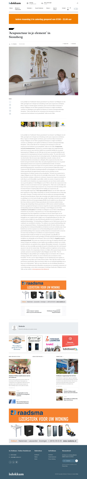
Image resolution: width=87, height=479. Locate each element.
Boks (77, 474)
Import (10, 28)
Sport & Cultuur (55, 9)
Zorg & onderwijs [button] (39, 8)
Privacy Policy (65, 465)
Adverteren (50, 454)
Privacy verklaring (51, 459)
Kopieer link (66, 43)
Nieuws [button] (48, 8)
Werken (36, 456)
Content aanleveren (52, 456)
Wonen (11, 8)
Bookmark (74, 43)
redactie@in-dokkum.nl (16, 457)
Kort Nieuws (37, 454)
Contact (64, 8)
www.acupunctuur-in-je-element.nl (40, 269)
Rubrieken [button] (29, 8)
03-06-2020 (22, 43)
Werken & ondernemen (18, 9)
